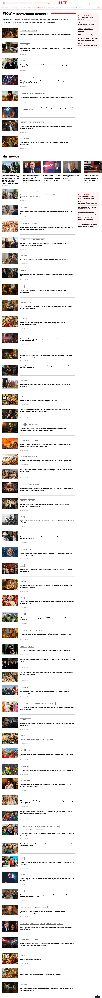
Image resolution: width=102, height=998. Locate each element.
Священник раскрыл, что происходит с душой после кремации (85, 29)
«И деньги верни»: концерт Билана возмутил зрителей (86, 23)
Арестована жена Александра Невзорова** (87, 18)
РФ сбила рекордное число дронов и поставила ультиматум (87, 44)
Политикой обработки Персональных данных (38, 7)
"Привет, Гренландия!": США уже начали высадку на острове (87, 225)
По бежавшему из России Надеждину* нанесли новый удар (87, 202)
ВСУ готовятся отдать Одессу (86, 35)
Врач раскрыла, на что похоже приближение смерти (87, 208)
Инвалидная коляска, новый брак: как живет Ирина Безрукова (88, 39)
